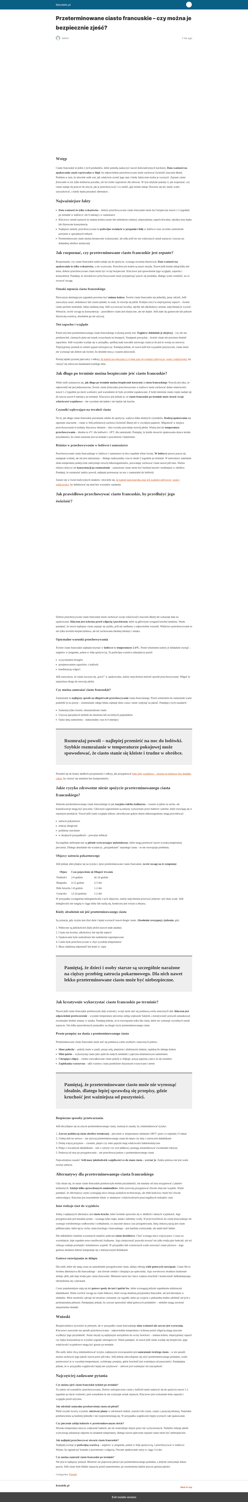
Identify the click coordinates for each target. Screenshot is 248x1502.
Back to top (186, 1487)
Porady (73, 1474)
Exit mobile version (124, 1497)
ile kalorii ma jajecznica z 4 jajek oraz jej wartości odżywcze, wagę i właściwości (144, 359)
